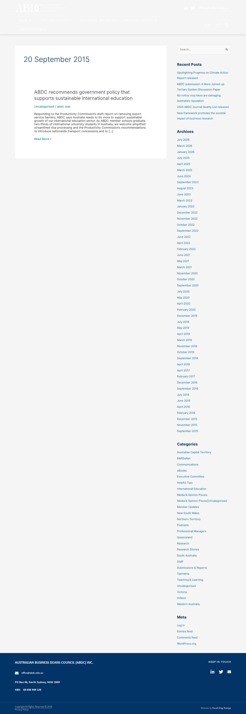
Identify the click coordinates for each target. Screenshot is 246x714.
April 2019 (183, 334)
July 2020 (183, 291)
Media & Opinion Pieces (192, 495)
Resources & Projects (138, 20)
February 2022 (186, 249)
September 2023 (188, 182)
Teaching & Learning (190, 579)
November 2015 (187, 425)
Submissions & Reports (192, 567)
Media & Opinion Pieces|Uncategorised (202, 500)
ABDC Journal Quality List (97, 20)
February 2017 (186, 376)
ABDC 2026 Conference (56, 20)
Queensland (184, 537)
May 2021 (183, 261)
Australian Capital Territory (194, 452)
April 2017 (183, 370)
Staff (180, 561)
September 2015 (187, 431)
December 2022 (187, 212)
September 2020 (187, 285)
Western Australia (188, 604)
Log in (181, 625)
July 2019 (183, 322)
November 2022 (187, 218)
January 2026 (185, 152)
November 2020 (187, 273)
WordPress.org (186, 643)
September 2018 (187, 358)
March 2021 (184, 267)
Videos (181, 598)
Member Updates (188, 507)
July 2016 (183, 394)
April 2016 (183, 406)
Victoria (182, 592)
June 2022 (184, 236)
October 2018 (185, 352)
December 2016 (187, 382)
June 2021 (183, 255)
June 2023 (184, 194)
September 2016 (187, 388)
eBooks (182, 470)
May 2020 (183, 297)
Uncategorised (44, 106)
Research (183, 543)
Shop (207, 24)
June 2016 (183, 400)
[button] (227, 25)
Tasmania (183, 573)
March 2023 (184, 200)
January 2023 (185, 206)
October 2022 (185, 224)
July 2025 (183, 158)
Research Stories (188, 549)
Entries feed (185, 631)
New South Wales (188, 513)
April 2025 (183, 164)
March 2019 (184, 340)
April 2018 (183, 364)
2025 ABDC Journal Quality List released (203, 107)
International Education (191, 488)
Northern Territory (189, 519)
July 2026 (183, 139)
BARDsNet (183, 458)
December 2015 (187, 419)
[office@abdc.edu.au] (17, 673)
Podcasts (183, 525)
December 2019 (187, 315)
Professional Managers (191, 531)
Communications (30, 29)
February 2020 (186, 309)
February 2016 (186, 413)
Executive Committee (190, 476)
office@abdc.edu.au (32, 673)
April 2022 (183, 243)
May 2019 (183, 327)
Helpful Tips (185, 482)
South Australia (186, 555)
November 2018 (187, 346)
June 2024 (184, 176)
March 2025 (184, 170)
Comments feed (187, 637)
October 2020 (185, 279)
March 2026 (184, 145)
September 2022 (187, 230)
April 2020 (183, 303)
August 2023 (185, 188)
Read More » (43, 139)
